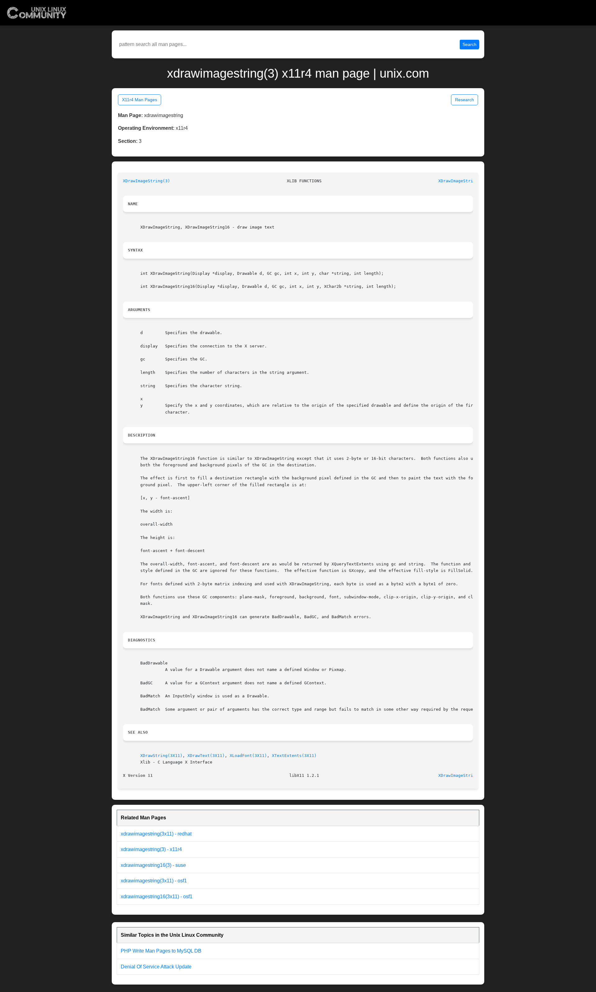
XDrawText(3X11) (206, 755)
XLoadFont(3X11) (248, 755)
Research (464, 99)
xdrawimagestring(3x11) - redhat (156, 833)
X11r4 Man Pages (139, 99)
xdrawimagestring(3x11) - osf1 (154, 880)
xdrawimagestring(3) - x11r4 (151, 849)
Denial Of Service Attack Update (156, 966)
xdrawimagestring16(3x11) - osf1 (156, 896)
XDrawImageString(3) (146, 181)
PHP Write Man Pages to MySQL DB (161, 950)
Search (469, 44)
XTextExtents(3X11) (294, 755)
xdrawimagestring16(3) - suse (153, 865)
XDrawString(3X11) (161, 755)
